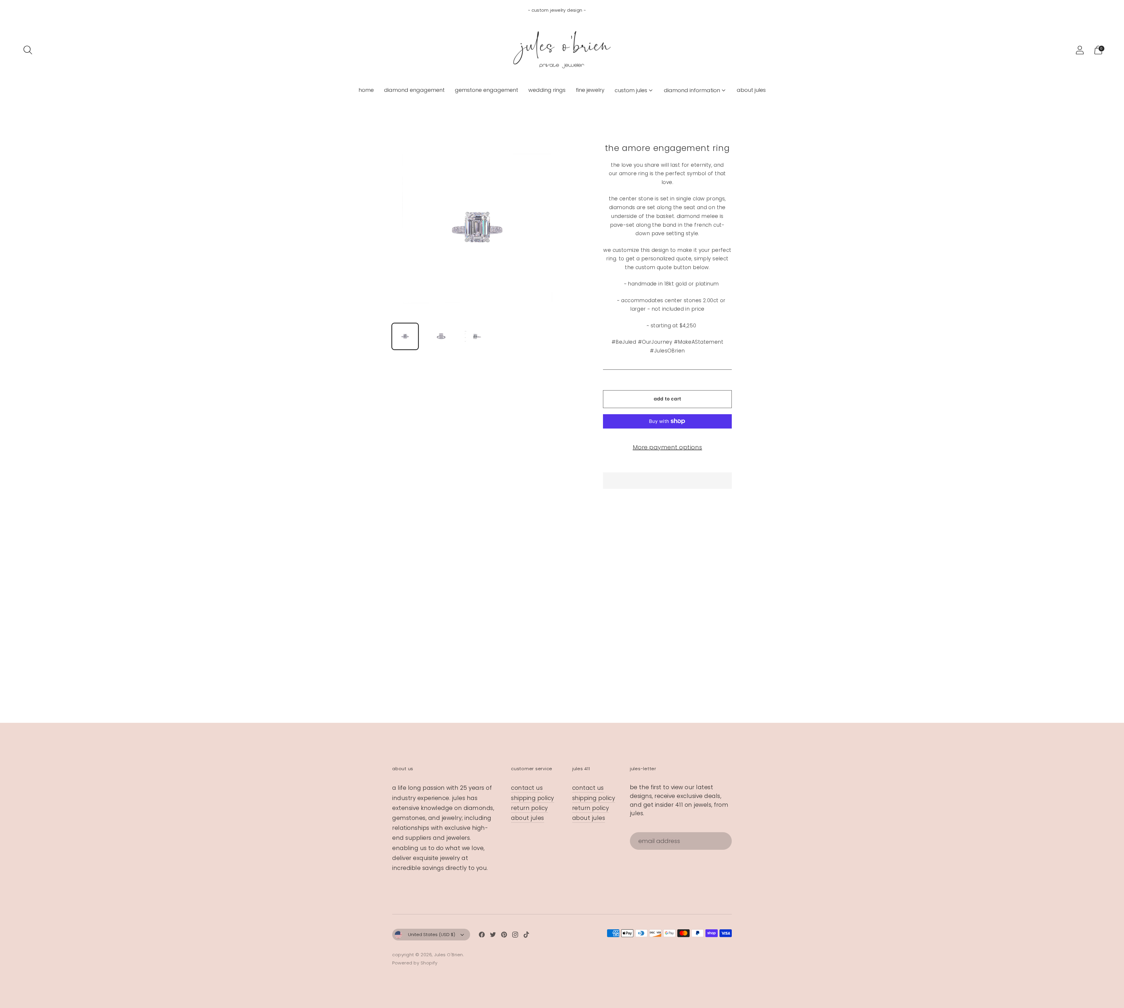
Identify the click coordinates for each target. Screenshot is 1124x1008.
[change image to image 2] (441, 336)
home (366, 90)
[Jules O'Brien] (562, 49)
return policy (529, 808)
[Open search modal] (28, 50)
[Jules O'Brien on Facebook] (481, 936)
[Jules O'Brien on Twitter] (492, 936)
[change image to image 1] (405, 336)
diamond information (692, 90)
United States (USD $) (431, 934)
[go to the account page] (1080, 50)
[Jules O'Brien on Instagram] (515, 936)
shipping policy (532, 798)
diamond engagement (414, 90)
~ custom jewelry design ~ (557, 10)
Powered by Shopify (414, 963)
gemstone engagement (486, 90)
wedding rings (547, 90)
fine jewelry (590, 90)
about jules (751, 90)
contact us (527, 788)
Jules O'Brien (448, 955)
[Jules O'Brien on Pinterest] (504, 936)
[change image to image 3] (477, 336)
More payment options (667, 447)
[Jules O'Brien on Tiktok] (526, 936)
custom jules (631, 90)
